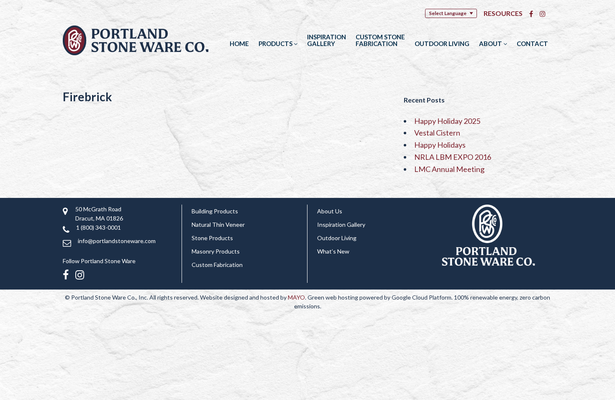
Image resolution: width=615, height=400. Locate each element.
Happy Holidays (440, 144)
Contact (532, 43)
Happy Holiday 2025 (447, 121)
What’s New (333, 251)
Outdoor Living (442, 43)
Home (239, 43)
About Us (329, 211)
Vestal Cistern (437, 132)
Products (276, 43)
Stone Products (212, 237)
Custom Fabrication (217, 264)
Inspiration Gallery (326, 40)
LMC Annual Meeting (449, 169)
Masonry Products (216, 251)
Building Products (215, 211)
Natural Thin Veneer (218, 224)
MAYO (296, 297)
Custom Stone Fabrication (380, 40)
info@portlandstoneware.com (117, 240)
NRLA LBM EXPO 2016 (452, 157)
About (491, 43)
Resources (503, 13)
